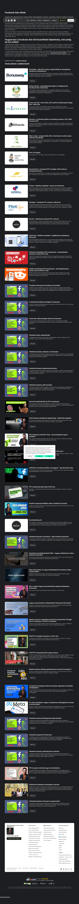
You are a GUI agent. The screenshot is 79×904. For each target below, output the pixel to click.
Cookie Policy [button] (48, 452)
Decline (39, 456)
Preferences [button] (43, 453)
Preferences (30, 456)
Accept (49, 456)
